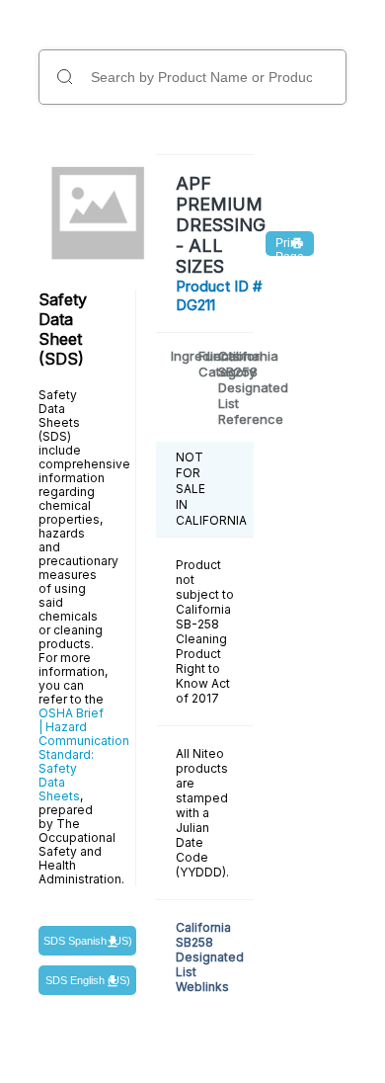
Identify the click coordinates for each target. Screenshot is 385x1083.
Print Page (289, 246)
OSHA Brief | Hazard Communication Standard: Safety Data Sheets (83, 754)
